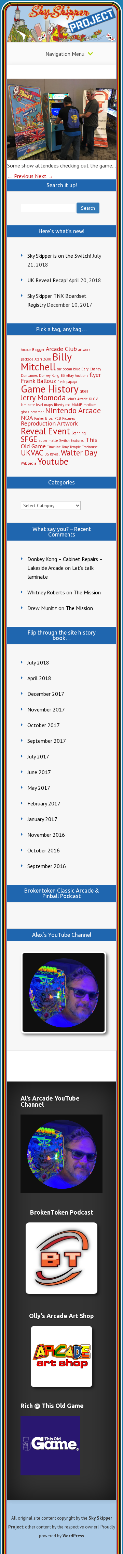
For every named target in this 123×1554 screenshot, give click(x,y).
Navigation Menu (64, 54)
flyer (95, 375)
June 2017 (39, 772)
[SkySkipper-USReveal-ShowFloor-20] (62, 158)
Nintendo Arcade (73, 410)
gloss (84, 391)
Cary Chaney (91, 369)
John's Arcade (77, 399)
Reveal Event (45, 431)
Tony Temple (71, 447)
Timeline (53, 447)
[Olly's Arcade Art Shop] (61, 1356)
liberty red (62, 404)
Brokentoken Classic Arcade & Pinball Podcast (61, 893)
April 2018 (39, 678)
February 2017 (43, 803)
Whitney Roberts (46, 592)
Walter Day (79, 453)
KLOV (93, 399)
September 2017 (46, 740)
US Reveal (51, 454)
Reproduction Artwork (49, 423)
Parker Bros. (43, 418)
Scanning (78, 433)
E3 (63, 375)
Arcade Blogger (32, 349)
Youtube (53, 461)
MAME (77, 404)
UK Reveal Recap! (47, 280)
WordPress (73, 1536)
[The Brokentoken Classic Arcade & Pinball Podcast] (61, 1258)
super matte (48, 440)
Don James (29, 375)
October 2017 (43, 725)
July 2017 (38, 756)
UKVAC (32, 453)
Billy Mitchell (46, 361)
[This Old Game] (50, 1473)
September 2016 (46, 866)
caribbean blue (68, 369)
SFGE (29, 439)
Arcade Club (61, 349)
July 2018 (38, 662)
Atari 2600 (43, 359)
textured (77, 440)
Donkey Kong (49, 375)
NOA (27, 417)
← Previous (20, 176)
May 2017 (38, 787)
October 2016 (43, 850)
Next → (44, 176)
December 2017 (45, 693)
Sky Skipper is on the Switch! (59, 255)
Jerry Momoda (43, 397)
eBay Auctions (77, 375)
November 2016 (46, 834)
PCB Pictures (64, 418)
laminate (28, 404)
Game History (50, 388)
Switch (64, 440)
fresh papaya (67, 381)
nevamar (37, 412)
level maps (44, 404)
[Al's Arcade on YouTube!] (62, 992)
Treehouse (89, 447)
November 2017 (46, 709)
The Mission (87, 592)
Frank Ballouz (38, 381)
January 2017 (42, 819)
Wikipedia (28, 463)
